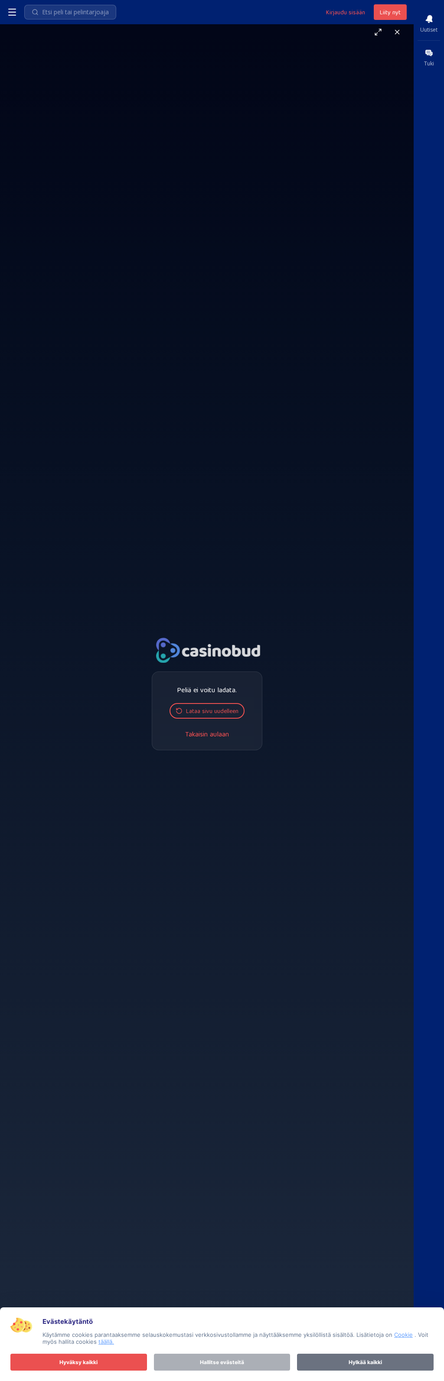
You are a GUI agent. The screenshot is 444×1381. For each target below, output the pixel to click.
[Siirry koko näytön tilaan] (378, 32)
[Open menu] (12, 12)
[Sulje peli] (397, 32)
